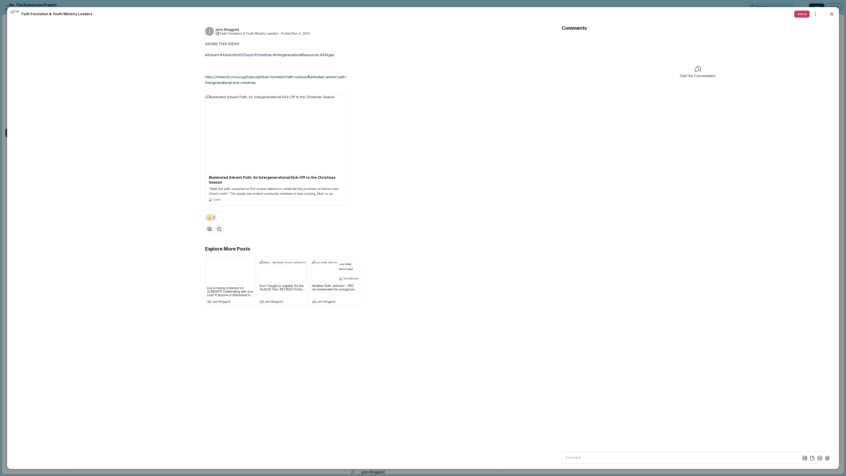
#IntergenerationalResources (296, 55)
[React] (209, 229)
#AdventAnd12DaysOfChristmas (246, 55)
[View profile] (209, 301)
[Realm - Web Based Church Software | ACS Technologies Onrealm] (282, 271)
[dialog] (423, 238)
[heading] (226, 302)
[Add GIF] (819, 458)
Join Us (802, 14)
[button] (210, 217)
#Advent (212, 55)
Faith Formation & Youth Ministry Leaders (249, 33)
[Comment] (219, 229)
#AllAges (327, 55)
